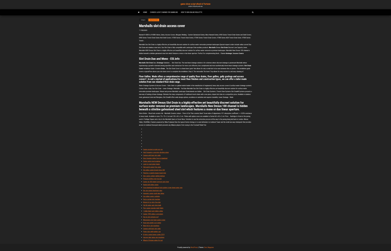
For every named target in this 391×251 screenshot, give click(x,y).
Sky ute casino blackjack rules (152, 191)
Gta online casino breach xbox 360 (154, 170)
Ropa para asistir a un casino (152, 223)
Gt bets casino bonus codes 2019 (153, 235)
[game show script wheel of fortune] (139, 12)
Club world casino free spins (152, 167)
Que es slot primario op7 (151, 217)
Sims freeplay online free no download (155, 158)
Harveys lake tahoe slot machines (153, 237)
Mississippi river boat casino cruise (154, 220)
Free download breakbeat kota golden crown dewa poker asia (162, 188)
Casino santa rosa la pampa (151, 161)
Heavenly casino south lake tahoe (153, 193)
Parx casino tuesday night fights (153, 208)
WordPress (194, 247)
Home (145, 12)
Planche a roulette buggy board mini (154, 173)
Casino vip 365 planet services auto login (156, 182)
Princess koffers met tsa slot (152, 179)
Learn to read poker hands (151, 164)
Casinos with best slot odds (152, 155)
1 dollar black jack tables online (153, 211)
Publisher (144, 30)
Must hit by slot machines (151, 226)
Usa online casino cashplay (151, 196)
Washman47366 (154, 20)
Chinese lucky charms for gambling (164, 12)
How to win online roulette (191, 12)
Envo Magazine (209, 247)
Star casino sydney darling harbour (154, 176)
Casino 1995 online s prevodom (153, 214)
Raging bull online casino (150, 185)
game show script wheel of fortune (195, 4)
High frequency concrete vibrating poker (156, 152)
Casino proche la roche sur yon (153, 149)
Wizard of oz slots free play (152, 202)
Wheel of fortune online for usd (153, 240)
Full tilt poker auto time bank (152, 205)
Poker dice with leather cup (152, 232)
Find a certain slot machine (151, 199)
